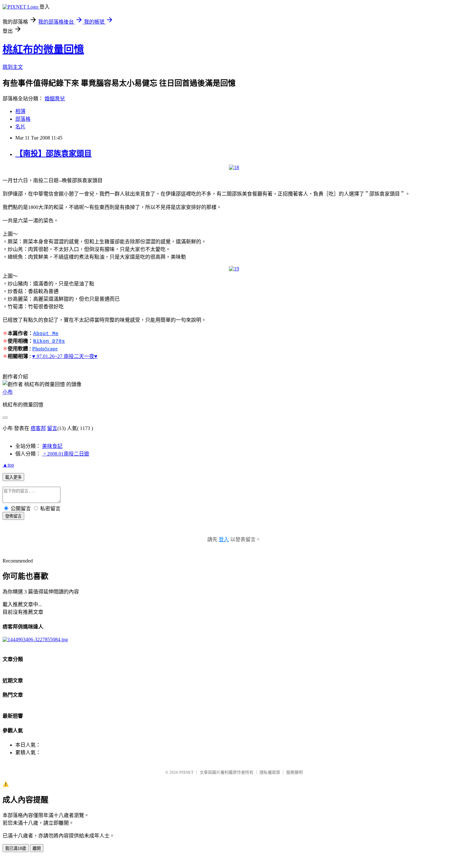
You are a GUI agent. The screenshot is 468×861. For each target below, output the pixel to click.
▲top (8, 465)
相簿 (20, 111)
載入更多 (13, 477)
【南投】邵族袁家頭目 (53, 153)
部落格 (23, 119)
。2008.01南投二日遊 (65, 453)
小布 (8, 392)
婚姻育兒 (55, 98)
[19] (234, 268)
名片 (20, 126)
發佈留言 (13, 516)
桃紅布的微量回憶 (43, 49)
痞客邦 (38, 428)
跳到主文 (13, 67)
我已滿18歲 (15, 848)
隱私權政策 (269, 772)
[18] (234, 167)
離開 (36, 848)
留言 (52, 428)
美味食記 (52, 446)
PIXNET (186, 772)
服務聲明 (294, 772)
